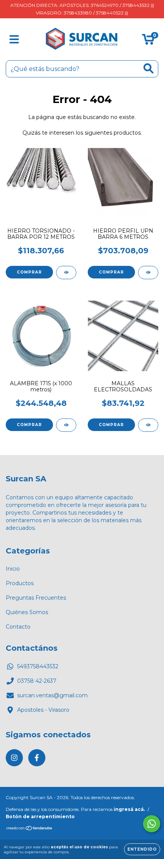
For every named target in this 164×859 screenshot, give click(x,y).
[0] (148, 41)
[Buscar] (149, 68)
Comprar (29, 272)
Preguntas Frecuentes (36, 597)
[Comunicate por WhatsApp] (151, 823)
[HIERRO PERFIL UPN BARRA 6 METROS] (148, 272)
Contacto (18, 626)
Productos (20, 583)
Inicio (13, 568)
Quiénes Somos (27, 612)
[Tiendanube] (29, 829)
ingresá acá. (129, 809)
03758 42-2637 (36, 680)
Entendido (142, 849)
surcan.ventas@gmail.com (52, 695)
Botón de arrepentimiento (40, 816)
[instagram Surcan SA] (14, 757)
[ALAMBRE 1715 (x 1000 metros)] (66, 425)
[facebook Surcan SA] (36, 757)
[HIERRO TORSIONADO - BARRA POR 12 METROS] (66, 272)
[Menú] (14, 39)
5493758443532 (37, 666)
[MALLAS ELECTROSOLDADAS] (148, 425)
